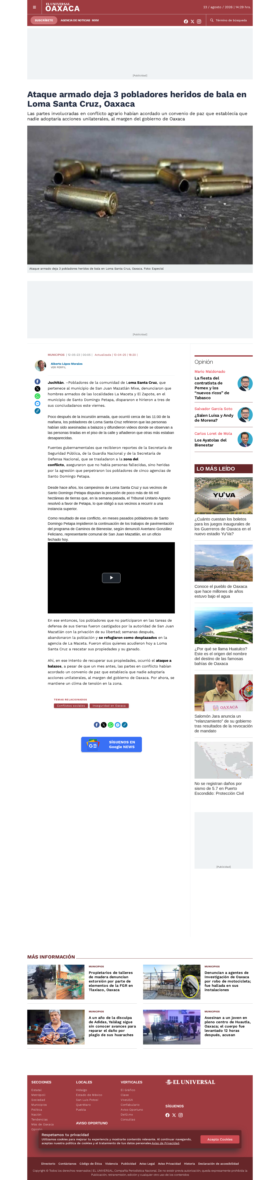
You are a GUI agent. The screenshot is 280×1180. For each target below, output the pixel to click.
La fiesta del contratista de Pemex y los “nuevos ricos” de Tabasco (212, 388)
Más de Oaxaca (42, 1124)
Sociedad (38, 1099)
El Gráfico (128, 1090)
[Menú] (34, 7)
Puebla (81, 1109)
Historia (189, 1163)
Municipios (56, 354)
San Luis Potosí (87, 1099)
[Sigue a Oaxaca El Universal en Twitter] (193, 21)
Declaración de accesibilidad (218, 1163)
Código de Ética (91, 1163)
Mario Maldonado (210, 371)
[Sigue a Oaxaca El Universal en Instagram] (200, 21)
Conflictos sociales (71, 705)
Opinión (204, 361)
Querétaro (83, 1104)
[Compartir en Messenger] (37, 404)
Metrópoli (38, 1094)
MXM (95, 20)
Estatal (36, 1090)
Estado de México (89, 1094)
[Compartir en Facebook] (37, 381)
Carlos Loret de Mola (213, 433)
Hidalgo (81, 1090)
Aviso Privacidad (169, 1163)
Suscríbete (44, 20)
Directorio (48, 1163)
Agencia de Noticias (75, 20)
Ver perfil (58, 367)
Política (36, 1109)
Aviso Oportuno (132, 1109)
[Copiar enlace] (37, 411)
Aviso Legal (147, 1163)
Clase (125, 1094)
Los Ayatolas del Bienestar (211, 442)
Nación (36, 1114)
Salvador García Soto (213, 409)
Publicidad (128, 1163)
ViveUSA (127, 1099)
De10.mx (127, 1114)
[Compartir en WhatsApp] (37, 396)
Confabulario (130, 1104)
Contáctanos (67, 1163)
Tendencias (39, 1119)
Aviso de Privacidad (165, 1143)
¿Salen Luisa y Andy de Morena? (214, 418)
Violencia (111, 1163)
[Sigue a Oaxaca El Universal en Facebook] (187, 21)
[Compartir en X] (37, 389)
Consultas (128, 1119)
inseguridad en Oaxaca (109, 705)
